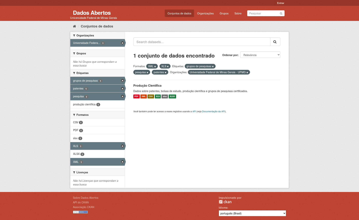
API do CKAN (81, 202)
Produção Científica (147, 85)
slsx (165, 96)
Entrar (280, 3)
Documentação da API (213, 111)
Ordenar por (230, 55)
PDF (136, 96)
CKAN (225, 202)
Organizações (205, 13)
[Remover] (155, 66)
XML (144, 96)
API (194, 111)
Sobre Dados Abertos (85, 197)
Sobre (238, 13)
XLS (158, 96)
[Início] (74, 26)
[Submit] (281, 13)
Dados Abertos (92, 12)
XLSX (172, 96)
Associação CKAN (83, 207)
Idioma (223, 207)
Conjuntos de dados (179, 13)
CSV (151, 96)
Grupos (224, 13)
